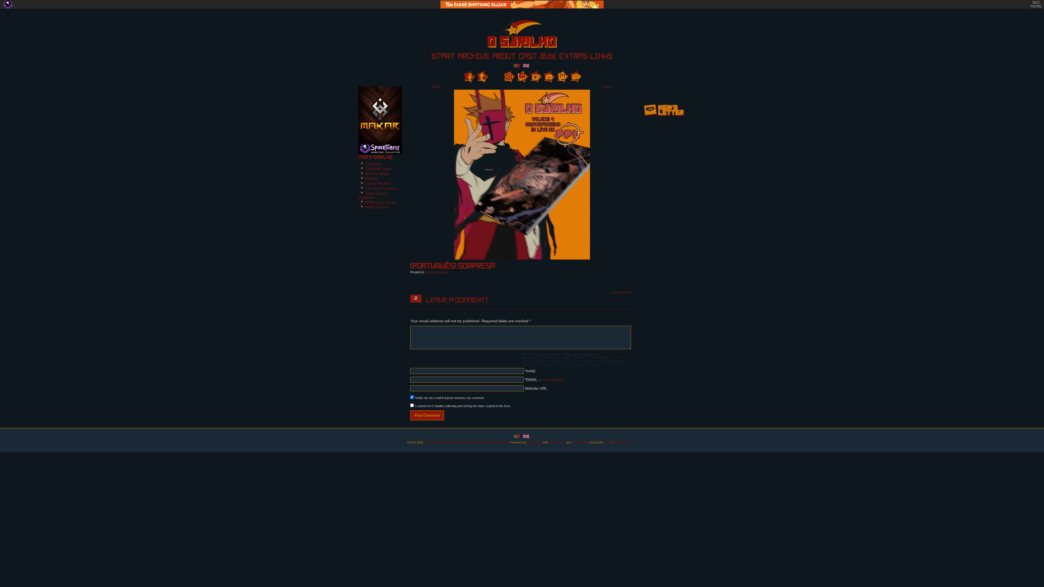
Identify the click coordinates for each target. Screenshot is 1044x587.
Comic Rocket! (377, 183)
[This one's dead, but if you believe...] (509, 76)
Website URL (536, 388)
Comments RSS (621, 292)
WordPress (534, 442)
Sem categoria (437, 272)
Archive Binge (377, 173)
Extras (573, 57)
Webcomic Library (380, 202)
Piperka (371, 178)
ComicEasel (580, 442)
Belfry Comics (377, 207)
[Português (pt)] (516, 65)
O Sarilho (512, 35)
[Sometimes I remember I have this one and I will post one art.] (482, 76)
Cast (528, 57)
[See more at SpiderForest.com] (1036, 4)
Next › (609, 87)
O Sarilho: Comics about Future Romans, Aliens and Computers (466, 442)
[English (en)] (526, 65)
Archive (474, 57)
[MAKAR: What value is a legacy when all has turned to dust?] (380, 114)
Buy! (548, 57)
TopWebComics (378, 169)
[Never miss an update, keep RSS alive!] (495, 76)
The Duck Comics (380, 188)
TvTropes (373, 164)
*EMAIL (544, 379)
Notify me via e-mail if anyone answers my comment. (450, 397)
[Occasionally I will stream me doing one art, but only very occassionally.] (522, 76)
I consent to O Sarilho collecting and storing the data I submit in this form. (463, 406)
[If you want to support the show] (535, 76)
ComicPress (557, 442)
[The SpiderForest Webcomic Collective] (8, 4)
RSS (608, 442)
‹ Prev (435, 87)
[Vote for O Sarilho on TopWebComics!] (664, 92)
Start (443, 57)
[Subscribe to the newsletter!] (664, 117)
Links (601, 57)
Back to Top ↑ (622, 442)
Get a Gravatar (553, 380)
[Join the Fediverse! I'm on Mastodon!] (562, 76)
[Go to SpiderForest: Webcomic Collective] (380, 148)
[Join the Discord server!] (549, 76)
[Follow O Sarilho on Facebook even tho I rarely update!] (469, 76)
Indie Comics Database (373, 195)
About (504, 57)
